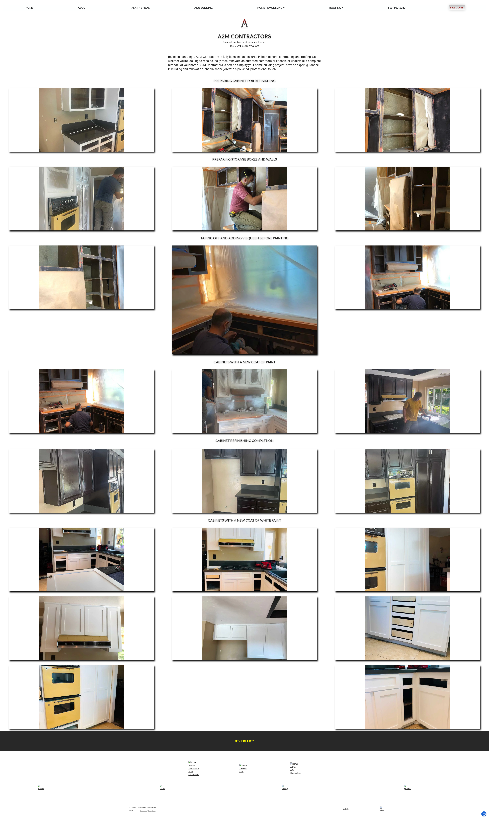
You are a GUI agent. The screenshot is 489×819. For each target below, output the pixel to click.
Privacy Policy (151, 810)
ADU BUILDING (203, 7)
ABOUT (82, 7)
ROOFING (335, 7)
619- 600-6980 (396, 7)
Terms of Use (143, 810)
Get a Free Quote (244, 741)
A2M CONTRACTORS (244, 36)
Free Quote (457, 7)
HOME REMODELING (269, 7)
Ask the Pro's (141, 7)
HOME (29, 7)
